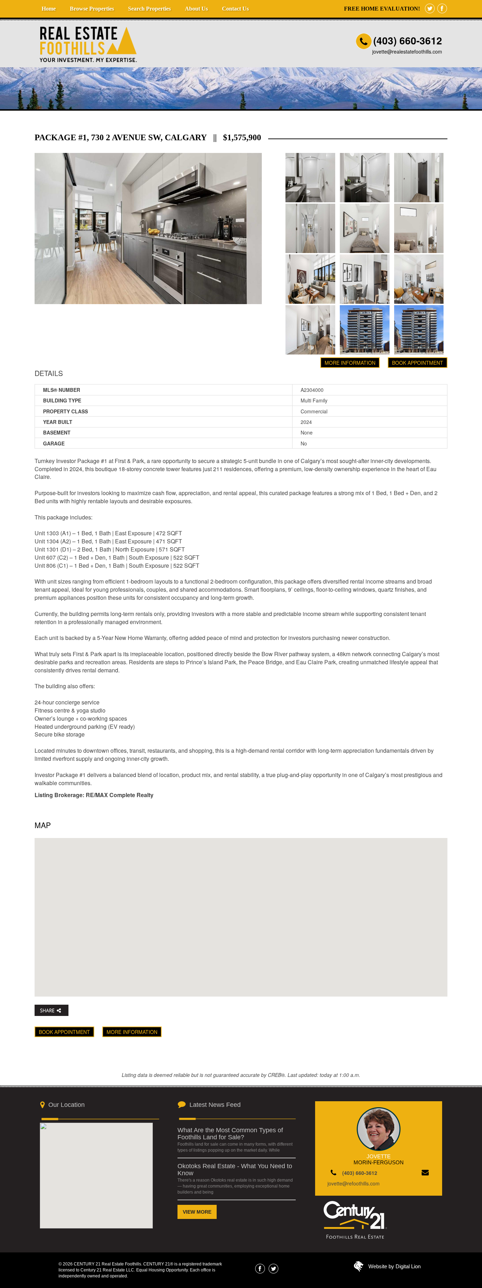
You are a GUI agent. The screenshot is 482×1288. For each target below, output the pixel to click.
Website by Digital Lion (394, 1266)
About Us (196, 9)
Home (49, 9)
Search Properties (149, 9)
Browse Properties (92, 9)
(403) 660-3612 (407, 40)
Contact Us (235, 9)
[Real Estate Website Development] (358, 1268)
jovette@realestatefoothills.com (407, 51)
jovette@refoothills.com (353, 1183)
